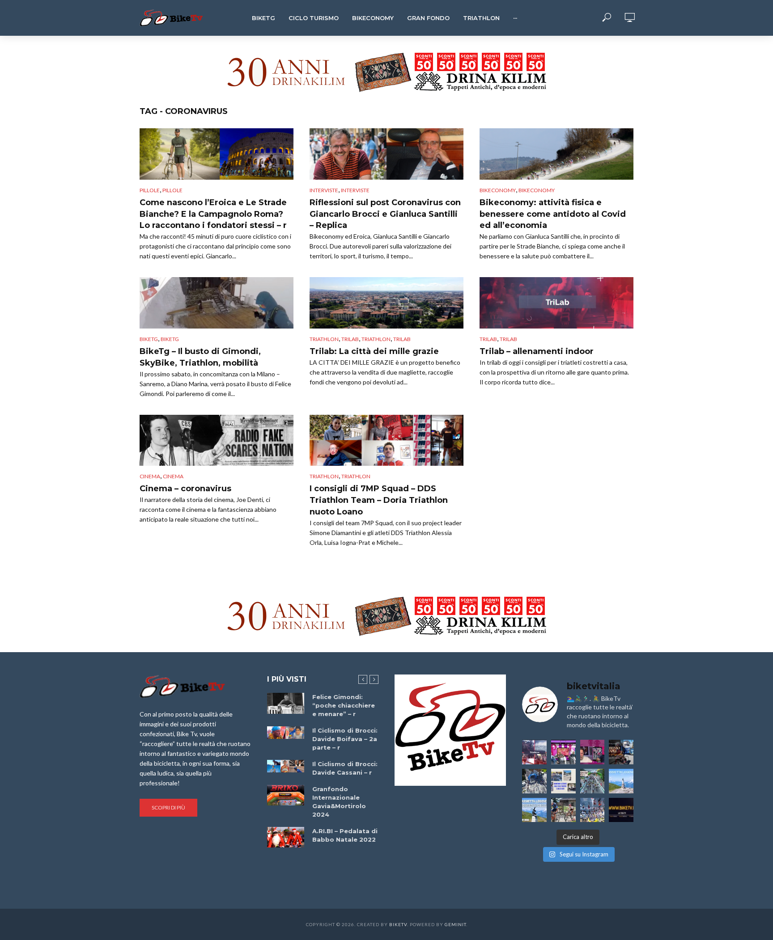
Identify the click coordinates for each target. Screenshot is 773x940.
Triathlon (481, 17)
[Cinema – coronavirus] (216, 440)
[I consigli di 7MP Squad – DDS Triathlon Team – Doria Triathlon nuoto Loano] (386, 440)
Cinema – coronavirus (185, 488)
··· (515, 17)
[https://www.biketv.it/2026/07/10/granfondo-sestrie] (563, 781)
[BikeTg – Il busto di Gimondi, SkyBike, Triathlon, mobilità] (216, 303)
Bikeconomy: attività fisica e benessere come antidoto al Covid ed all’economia (553, 214)
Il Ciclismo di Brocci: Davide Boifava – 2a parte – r (345, 739)
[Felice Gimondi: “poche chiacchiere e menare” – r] (285, 703)
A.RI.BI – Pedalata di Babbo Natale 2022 (345, 835)
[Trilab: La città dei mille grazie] (386, 303)
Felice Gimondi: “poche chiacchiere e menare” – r (343, 705)
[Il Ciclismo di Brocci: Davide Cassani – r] (285, 766)
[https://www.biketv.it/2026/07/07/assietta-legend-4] (621, 781)
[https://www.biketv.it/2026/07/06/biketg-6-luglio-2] (563, 810)
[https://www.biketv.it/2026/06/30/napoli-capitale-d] (592, 810)
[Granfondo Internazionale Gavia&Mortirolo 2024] (285, 795)
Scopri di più (168, 807)
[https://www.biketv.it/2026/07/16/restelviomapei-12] (621, 752)
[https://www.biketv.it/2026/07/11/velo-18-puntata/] (592, 752)
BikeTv (398, 924)
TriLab (350, 339)
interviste (355, 190)
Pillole (150, 190)
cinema (150, 476)
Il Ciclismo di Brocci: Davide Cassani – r (345, 768)
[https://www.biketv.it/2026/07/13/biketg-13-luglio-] (534, 781)
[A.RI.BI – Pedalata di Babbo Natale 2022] (285, 837)
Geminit (455, 924)
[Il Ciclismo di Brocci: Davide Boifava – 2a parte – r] (285, 732)
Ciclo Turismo (314, 17)
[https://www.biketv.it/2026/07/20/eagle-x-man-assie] (534, 752)
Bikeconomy (373, 17)
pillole (172, 190)
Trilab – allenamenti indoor (537, 351)
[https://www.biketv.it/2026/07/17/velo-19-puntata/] (563, 752)
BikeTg (263, 17)
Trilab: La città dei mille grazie (374, 351)
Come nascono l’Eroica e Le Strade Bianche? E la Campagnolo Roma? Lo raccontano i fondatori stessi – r (213, 214)
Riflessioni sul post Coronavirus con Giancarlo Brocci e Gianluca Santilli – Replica (385, 214)
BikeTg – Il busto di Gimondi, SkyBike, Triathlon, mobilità (200, 357)
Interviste (324, 190)
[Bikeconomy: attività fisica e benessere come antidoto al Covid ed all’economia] (556, 154)
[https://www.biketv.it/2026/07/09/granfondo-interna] (592, 781)
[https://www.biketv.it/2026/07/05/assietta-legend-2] (534, 810)
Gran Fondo (428, 17)
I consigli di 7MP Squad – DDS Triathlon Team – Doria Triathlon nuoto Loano (379, 500)
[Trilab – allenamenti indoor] (556, 303)
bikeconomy (536, 190)
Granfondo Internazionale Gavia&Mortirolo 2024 (339, 801)
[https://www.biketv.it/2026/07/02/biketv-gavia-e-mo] (621, 810)
